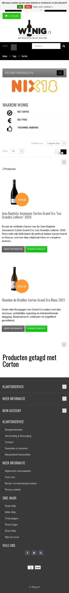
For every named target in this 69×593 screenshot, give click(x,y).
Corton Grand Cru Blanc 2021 (33, 299)
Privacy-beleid (12, 489)
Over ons (10, 477)
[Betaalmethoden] (34, 567)
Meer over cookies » (43, 7)
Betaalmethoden (14, 429)
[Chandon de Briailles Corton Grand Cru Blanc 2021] (14, 278)
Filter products (19, 73)
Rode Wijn (10, 505)
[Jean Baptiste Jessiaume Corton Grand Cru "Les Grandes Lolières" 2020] (14, 192)
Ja (20, 7)
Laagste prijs (53, 143)
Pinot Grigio (11, 524)
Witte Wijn (10, 512)
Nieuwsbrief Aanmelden (18, 454)
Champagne (11, 518)
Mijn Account (12, 537)
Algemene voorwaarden (18, 470)
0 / (13, 16)
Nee (28, 7)
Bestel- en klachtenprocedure (21, 483)
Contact (9, 442)
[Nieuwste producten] (40, 552)
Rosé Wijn (10, 530)
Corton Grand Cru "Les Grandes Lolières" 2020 (31, 215)
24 (13, 151)
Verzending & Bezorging (18, 435)
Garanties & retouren (16, 448)
